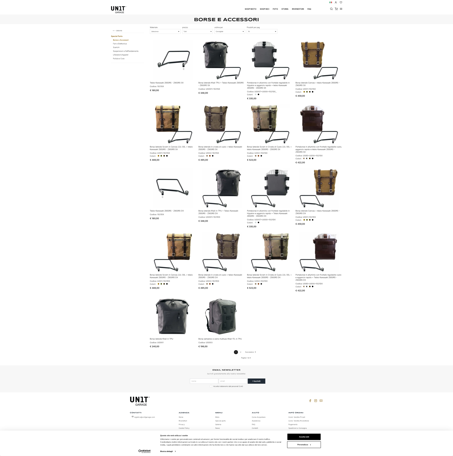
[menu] (341, 9)
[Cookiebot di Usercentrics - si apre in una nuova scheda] (144, 451)
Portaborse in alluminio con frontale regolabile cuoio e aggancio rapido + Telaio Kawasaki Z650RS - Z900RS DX (318, 277)
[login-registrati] (336, 2)
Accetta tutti (304, 437)
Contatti (255, 428)
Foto (275, 9)
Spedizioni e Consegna (297, 428)
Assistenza (256, 421)
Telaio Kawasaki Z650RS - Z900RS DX (167, 211)
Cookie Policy (184, 428)
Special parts (220, 421)
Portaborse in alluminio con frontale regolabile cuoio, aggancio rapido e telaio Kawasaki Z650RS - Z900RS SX (319, 149)
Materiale (154, 27)
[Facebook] (310, 401)
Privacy (182, 424)
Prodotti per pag (253, 27)
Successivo (249, 352)
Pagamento (293, 424)
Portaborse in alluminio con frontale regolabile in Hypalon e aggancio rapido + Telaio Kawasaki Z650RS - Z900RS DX (268, 213)
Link (240, 386)
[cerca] (331, 9)
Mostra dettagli (166, 451)
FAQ (253, 424)
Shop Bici (264, 9)
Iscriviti (257, 381)
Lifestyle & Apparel (120, 55)
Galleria (218, 424)
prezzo (185, 27)
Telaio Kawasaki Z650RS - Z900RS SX (167, 83)
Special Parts (116, 36)
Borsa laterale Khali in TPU (161, 339)
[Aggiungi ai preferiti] (187, 44)
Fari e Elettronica (120, 44)
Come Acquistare (259, 417)
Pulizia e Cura (118, 58)
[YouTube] (321, 401)
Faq (309, 9)
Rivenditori (298, 9)
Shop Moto (250, 9)
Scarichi (116, 47)
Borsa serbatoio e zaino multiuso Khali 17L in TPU (220, 339)
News (217, 428)
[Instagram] (315, 401)
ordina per (218, 27)
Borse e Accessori (121, 40)
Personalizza (302, 444)
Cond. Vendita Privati (296, 417)
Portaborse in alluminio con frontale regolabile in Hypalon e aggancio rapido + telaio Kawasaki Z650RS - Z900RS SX (268, 85)
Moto (217, 417)
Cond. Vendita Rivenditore (298, 421)
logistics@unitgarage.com (144, 417)
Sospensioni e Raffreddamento (125, 51)
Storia (284, 9)
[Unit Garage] (140, 401)
